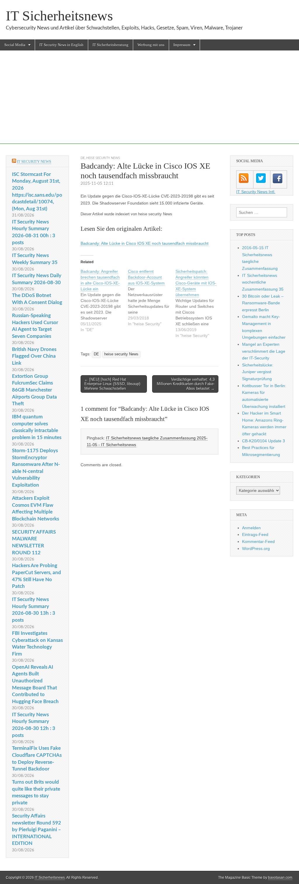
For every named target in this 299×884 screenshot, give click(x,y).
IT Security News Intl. (255, 191)
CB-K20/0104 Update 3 (263, 440)
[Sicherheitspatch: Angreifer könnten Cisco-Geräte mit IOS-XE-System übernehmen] (199, 303)
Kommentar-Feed (258, 541)
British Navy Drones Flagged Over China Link (34, 356)
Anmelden (251, 527)
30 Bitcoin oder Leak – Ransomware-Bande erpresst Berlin (263, 303)
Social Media (14, 45)
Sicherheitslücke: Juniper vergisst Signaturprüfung (257, 372)
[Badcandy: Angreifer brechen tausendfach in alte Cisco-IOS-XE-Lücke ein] (104, 300)
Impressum (181, 45)
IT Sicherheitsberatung (110, 45)
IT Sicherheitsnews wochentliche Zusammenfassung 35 (263, 282)
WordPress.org (256, 548)
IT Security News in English (61, 45)
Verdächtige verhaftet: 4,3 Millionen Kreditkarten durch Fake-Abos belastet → (186, 384)
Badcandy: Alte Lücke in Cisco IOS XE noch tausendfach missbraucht (144, 243)
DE (83, 158)
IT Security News (34, 161)
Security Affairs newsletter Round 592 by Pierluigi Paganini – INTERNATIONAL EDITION (36, 829)
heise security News (103, 158)
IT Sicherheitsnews (59, 15)
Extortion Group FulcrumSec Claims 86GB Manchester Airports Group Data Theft (34, 390)
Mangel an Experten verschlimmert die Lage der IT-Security (263, 351)
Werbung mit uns (151, 45)
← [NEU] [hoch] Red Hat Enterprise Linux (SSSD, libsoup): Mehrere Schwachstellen (112, 384)
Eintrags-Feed (255, 534)
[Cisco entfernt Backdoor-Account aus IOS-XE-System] (151, 297)
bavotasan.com (280, 878)
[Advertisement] (149, 103)
